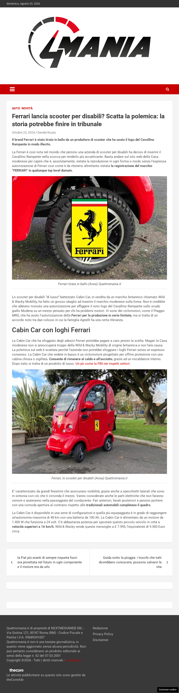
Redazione (100, 628)
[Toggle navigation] (12, 89)
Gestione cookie (168, 689)
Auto (16, 108)
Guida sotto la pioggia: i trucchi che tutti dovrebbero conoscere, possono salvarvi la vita (130, 562)
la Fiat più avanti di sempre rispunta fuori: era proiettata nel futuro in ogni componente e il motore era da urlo (49, 562)
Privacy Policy (103, 634)
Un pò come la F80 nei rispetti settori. (103, 364)
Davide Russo (47, 132)
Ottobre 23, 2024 (23, 132)
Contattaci (73, 660)
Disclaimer (100, 640)
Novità (27, 108)
